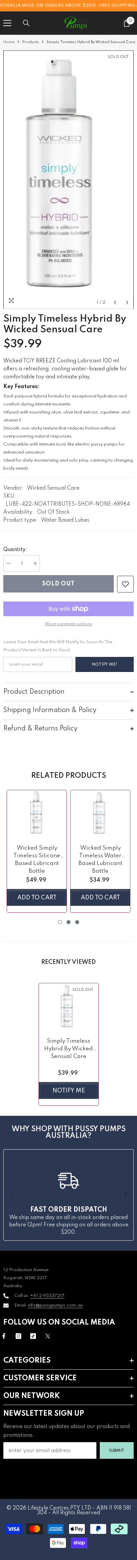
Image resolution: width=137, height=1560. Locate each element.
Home (9, 42)
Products (30, 42)
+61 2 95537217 (47, 1295)
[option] (68, 179)
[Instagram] (18, 1336)
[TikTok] (33, 1336)
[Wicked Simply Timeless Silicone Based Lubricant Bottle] (37, 814)
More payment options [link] (68, 624)
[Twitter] (48, 1336)
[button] (115, 302)
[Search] (26, 23)
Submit (116, 1450)
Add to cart (37, 898)
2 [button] (68, 922)
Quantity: (15, 549)
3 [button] (77, 922)
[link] (125, 584)
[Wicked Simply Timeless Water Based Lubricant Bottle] (100, 814)
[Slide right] (126, 1195)
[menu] (7, 23)
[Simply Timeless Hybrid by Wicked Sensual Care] (68, 1007)
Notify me (69, 1091)
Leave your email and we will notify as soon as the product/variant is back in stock (57, 646)
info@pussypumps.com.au (55, 1305)
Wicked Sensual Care (53, 488)
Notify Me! (104, 664)
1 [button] (60, 922)
